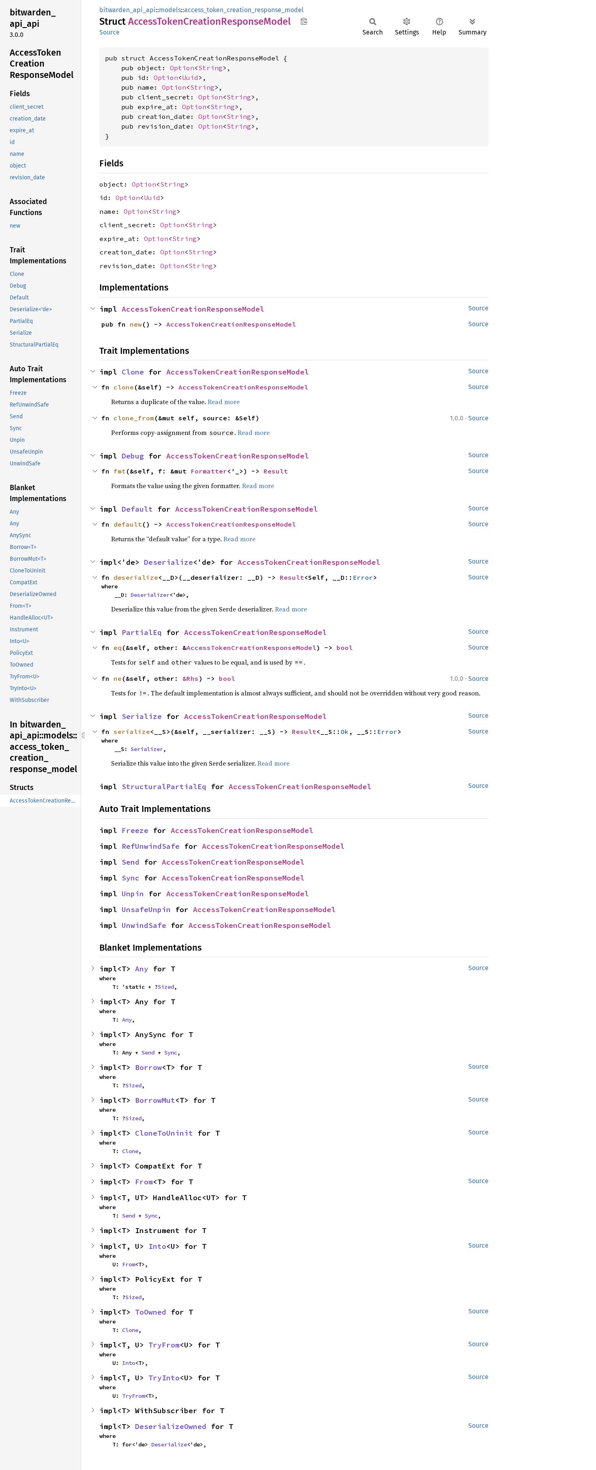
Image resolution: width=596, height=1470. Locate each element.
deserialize (136, 577)
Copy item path (304, 21)
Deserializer (150, 594)
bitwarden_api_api (127, 10)
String (210, 68)
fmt (120, 471)
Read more (224, 401)
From (144, 1181)
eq (118, 648)
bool (345, 648)
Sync (130, 877)
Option (182, 68)
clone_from (134, 418)
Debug (133, 456)
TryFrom (164, 1344)
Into (157, 1246)
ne (118, 678)
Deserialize (168, 562)
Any (141, 968)
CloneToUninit (164, 1133)
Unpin (133, 893)
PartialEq (142, 632)
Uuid (190, 77)
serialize (132, 731)
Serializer (147, 749)
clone (124, 387)
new (136, 324)
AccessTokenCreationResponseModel (193, 309)
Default (137, 509)
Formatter (209, 471)
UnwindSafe (144, 925)
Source (109, 32)
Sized (166, 986)
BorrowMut (155, 1100)
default (128, 524)
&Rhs (190, 678)
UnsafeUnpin (146, 909)
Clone (133, 372)
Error (363, 577)
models (170, 10)
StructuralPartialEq (164, 786)
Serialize (142, 716)
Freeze (135, 830)
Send (130, 862)
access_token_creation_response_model (244, 10)
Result (276, 471)
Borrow (148, 1067)
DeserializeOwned (170, 1426)
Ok (345, 731)
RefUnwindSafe (151, 846)
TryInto (164, 1377)
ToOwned (150, 1312)
